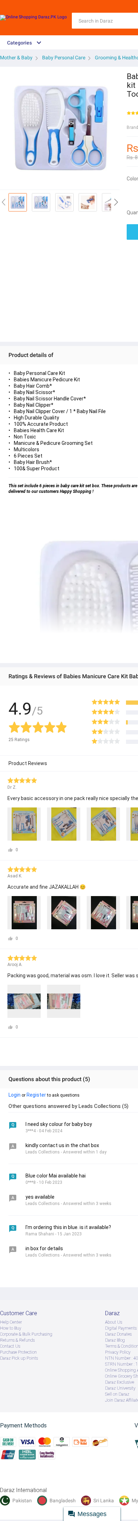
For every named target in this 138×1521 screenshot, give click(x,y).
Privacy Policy (118, 1352)
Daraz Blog (115, 1340)
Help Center (11, 1322)
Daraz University (120, 1388)
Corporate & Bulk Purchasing (26, 1334)
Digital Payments (121, 1328)
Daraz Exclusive (119, 1382)
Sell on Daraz (117, 1394)
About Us (113, 1322)
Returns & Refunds (17, 1340)
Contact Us (10, 1346)
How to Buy (10, 1328)
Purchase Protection (18, 1352)
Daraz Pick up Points (19, 1358)
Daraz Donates (118, 1334)
